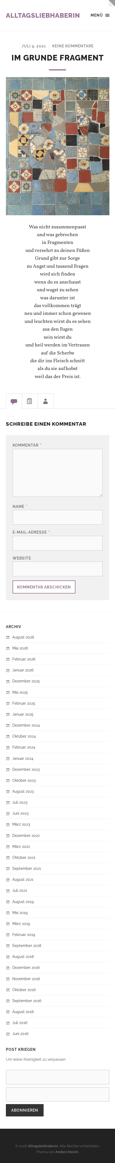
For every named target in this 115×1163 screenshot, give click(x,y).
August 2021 (22, 879)
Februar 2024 (23, 747)
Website (22, 558)
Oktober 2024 (24, 736)
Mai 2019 (20, 912)
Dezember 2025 (26, 681)
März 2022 (21, 846)
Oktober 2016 (24, 989)
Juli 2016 (19, 1022)
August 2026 (23, 637)
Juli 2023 (19, 802)
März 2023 (21, 824)
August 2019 (23, 901)
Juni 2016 (20, 1033)
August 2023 (23, 791)
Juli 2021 (19, 890)
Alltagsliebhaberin (43, 15)
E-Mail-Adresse (31, 532)
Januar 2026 (22, 670)
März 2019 (21, 923)
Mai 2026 (20, 648)
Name (20, 506)
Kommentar (27, 445)
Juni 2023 (20, 813)
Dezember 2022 (26, 835)
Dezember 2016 (26, 967)
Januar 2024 (22, 758)
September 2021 (26, 868)
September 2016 (26, 1000)
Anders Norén (66, 1152)
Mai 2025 (20, 692)
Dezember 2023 (26, 769)
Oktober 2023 (24, 780)
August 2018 (23, 956)
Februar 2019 (23, 934)
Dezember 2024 (26, 725)
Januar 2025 (22, 714)
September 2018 (26, 945)
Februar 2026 (23, 659)
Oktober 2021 (23, 857)
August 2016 (23, 1011)
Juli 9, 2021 (34, 46)
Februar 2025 (23, 703)
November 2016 (26, 978)
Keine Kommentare (73, 46)
